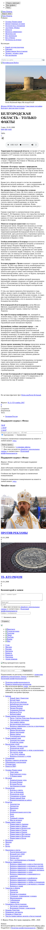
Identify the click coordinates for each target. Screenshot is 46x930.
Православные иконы (13, 728)
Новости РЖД (10, 766)
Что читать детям (16, 752)
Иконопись (14, 808)
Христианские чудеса (18, 774)
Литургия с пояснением (19, 906)
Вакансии (9, 655)
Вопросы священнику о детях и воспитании (27, 750)
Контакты (9, 651)
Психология (10, 788)
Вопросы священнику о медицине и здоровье (27, 884)
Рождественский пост (18, 852)
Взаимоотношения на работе (21, 800)
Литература (14, 806)
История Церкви (16, 782)
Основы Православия (13, 22)
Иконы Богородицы (17, 730)
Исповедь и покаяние (18, 894)
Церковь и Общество (13, 914)
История (8, 778)
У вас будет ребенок (17, 754)
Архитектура (15, 804)
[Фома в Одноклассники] (12, 631)
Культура (8, 802)
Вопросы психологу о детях (20, 756)
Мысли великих (16, 820)
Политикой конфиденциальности (15, 452)
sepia (10, 129)
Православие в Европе (18, 832)
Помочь (9, 11)
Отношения (9, 758)
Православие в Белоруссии (20, 828)
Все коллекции (11, 55)
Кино (12, 814)
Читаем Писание (16, 708)
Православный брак (17, 798)
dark (6, 129)
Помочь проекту (7, 445)
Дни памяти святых (17, 722)
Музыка (13, 810)
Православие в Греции (18, 830)
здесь (14, 441)
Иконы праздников (17, 732)
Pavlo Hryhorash (31, 395)
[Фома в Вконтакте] (10, 629)
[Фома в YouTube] (9, 637)
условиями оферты (23, 447)
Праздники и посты (12, 850)
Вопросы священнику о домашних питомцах (27, 870)
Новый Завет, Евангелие (19, 698)
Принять (40, 928)
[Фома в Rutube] (8, 639)
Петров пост (14, 858)
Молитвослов (10, 34)
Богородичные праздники (20, 724)
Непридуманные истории (15, 24)
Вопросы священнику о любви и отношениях (27, 882)
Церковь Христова (12, 910)
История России (16, 784)
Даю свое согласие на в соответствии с (20, 451)
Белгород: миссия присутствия (12, 108)
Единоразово (9, 435)
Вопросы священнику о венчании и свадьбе (26, 866)
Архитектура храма (17, 740)
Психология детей (17, 748)
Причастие (14, 892)
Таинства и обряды (12, 888)
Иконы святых (15, 734)
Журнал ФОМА (7, 106)
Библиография (15, 714)
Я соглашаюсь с (17, 447)
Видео (7, 846)
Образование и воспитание (15, 762)
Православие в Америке (19, 824)
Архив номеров (11, 659)
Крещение (14, 890)
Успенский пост (16, 856)
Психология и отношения (15, 26)
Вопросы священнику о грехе (21, 872)
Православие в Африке (18, 826)
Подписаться (27, 670)
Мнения (8, 842)
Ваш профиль (11, 5)
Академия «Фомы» (12, 28)
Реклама (8, 649)
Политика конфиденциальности (17, 682)
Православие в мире (13, 822)
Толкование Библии (17, 710)
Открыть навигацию (13, 3)
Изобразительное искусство (20, 812)
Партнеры (9, 657)
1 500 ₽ (3, 428)
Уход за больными (17, 792)
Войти (16, 63)
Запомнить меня (10, 617)
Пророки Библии (16, 706)
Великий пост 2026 (17, 854)
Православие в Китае (18, 838)
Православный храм (13, 738)
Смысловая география (33, 106)
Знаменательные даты (18, 780)
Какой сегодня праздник (14, 47)
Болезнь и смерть (16, 790)
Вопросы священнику (13, 32)
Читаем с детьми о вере (14, 53)
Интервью (9, 840)
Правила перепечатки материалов (18, 684)
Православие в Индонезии (20, 836)
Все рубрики (10, 38)
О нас (7, 645)
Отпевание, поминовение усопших (23, 896)
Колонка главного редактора (16, 760)
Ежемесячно (21, 435)
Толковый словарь (17, 818)
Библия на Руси (16, 712)
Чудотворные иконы (17, 736)
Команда (8, 653)
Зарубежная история (17, 786)
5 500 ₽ (3, 430)
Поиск (8, 7)
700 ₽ (3, 425)
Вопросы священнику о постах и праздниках (27, 726)
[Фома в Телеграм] (9, 633)
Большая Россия (11, 416)
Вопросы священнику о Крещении (23, 880)
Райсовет (8, 49)
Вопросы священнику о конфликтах (23, 878)
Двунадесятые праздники (19, 720)
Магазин (8, 647)
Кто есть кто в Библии (18, 702)
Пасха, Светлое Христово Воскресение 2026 (27, 718)
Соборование (15, 900)
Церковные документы (14, 912)
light (2, 129)
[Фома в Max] (7, 641)
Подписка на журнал (13, 40)
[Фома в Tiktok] (8, 635)
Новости (8, 30)
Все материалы (11, 36)
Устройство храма (16, 742)
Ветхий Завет (15, 700)
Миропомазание (16, 898)
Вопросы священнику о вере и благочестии (26, 864)
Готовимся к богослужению (16, 904)
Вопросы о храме (16, 886)
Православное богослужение (16, 51)
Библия (8, 696)
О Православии (16, 776)
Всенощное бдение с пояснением (22, 908)
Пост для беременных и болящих (22, 860)
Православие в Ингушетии (20, 834)
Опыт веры (14, 772)
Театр (12, 816)
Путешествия (10, 764)
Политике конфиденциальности (23, 928)
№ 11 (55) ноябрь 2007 (16, 403)
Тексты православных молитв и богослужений (23, 916)
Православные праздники (15, 716)
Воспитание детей (12, 744)
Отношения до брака (18, 796)
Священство (14, 902)
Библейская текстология (19, 704)
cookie (25, 686)
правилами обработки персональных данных (22, 675)
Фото (7, 844)
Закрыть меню (7, 14)
